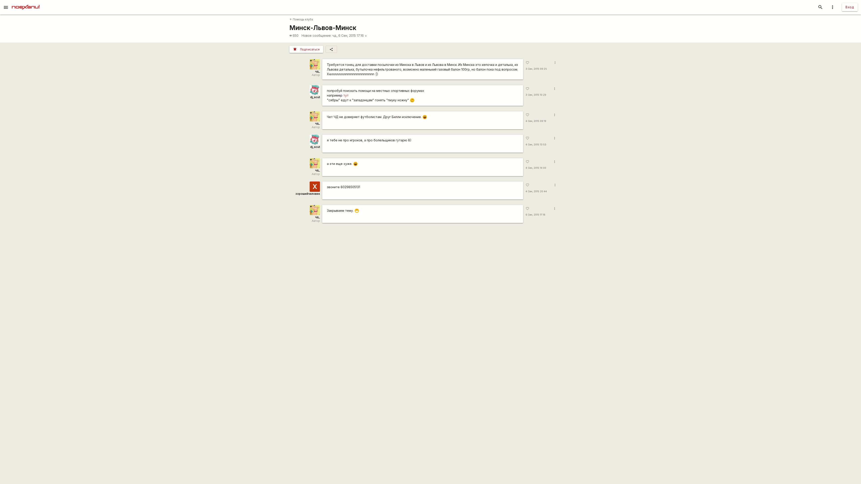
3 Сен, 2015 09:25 (536, 68)
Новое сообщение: (316, 35)
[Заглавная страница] (25, 3)
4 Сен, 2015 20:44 (536, 191)
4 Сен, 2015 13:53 (536, 144)
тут (346, 95)
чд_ (335, 35)
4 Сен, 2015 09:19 (536, 121)
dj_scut (315, 97)
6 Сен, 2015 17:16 (352, 35)
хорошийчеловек (308, 193)
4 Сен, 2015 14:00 (536, 167)
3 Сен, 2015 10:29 (536, 94)
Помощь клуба (301, 19)
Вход (850, 7)
